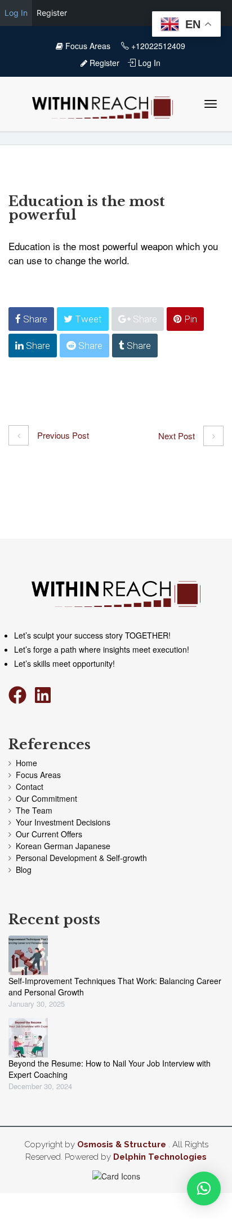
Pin (189, 319)
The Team (34, 810)
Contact (29, 786)
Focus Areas (88, 45)
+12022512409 (157, 45)
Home (26, 762)
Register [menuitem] (52, 13)
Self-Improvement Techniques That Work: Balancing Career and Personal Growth (114, 986)
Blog (24, 869)
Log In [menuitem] (16, 13)
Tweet (87, 319)
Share (34, 319)
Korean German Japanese (63, 845)
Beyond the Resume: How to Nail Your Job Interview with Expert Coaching (109, 1069)
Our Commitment (46, 798)
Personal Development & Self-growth (81, 857)
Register (103, 62)
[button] (204, 1188)
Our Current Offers (49, 834)
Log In (148, 62)
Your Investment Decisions (63, 822)
